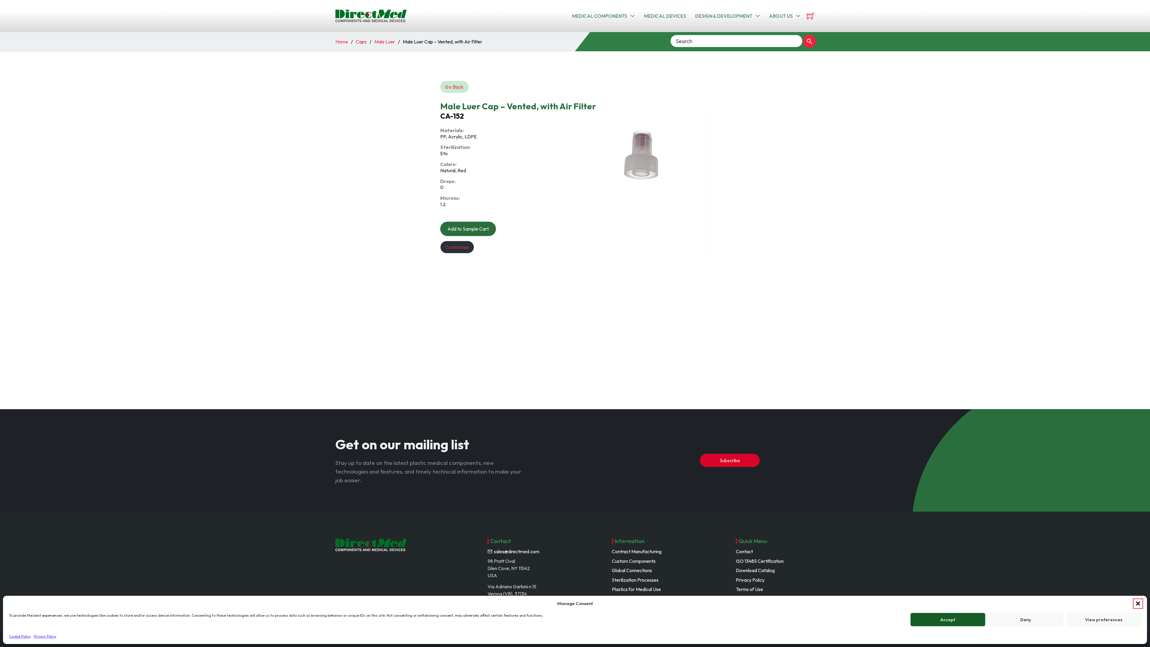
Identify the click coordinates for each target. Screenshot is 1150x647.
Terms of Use (749, 589)
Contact (744, 551)
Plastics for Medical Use (636, 589)
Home (341, 42)
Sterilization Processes (635, 580)
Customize (457, 247)
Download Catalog (755, 570)
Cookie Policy (20, 636)
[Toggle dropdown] (632, 15)
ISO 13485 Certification (760, 561)
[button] (1138, 604)
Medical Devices (665, 16)
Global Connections (632, 570)
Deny (1025, 619)
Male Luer (384, 42)
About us (781, 16)
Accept (947, 619)
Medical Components (599, 16)
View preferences (1103, 619)
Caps (361, 42)
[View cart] (810, 16)
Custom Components (634, 561)
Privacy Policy (45, 636)
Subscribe (730, 460)
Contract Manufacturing (637, 551)
